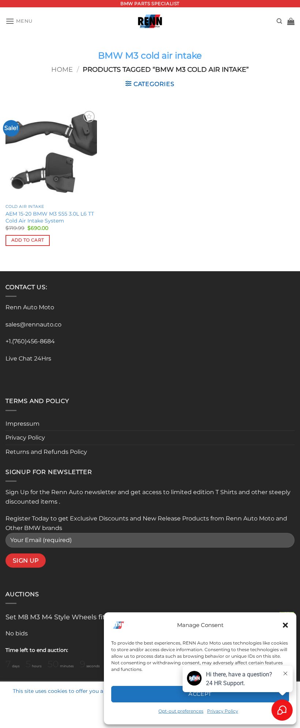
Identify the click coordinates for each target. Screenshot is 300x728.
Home (62, 69)
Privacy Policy (25, 437)
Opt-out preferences (180, 711)
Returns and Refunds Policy (46, 451)
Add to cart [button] (27, 240)
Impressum (22, 423)
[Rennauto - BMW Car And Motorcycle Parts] (150, 21)
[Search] (279, 21)
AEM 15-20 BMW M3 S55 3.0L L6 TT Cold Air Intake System (49, 217)
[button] (285, 625)
